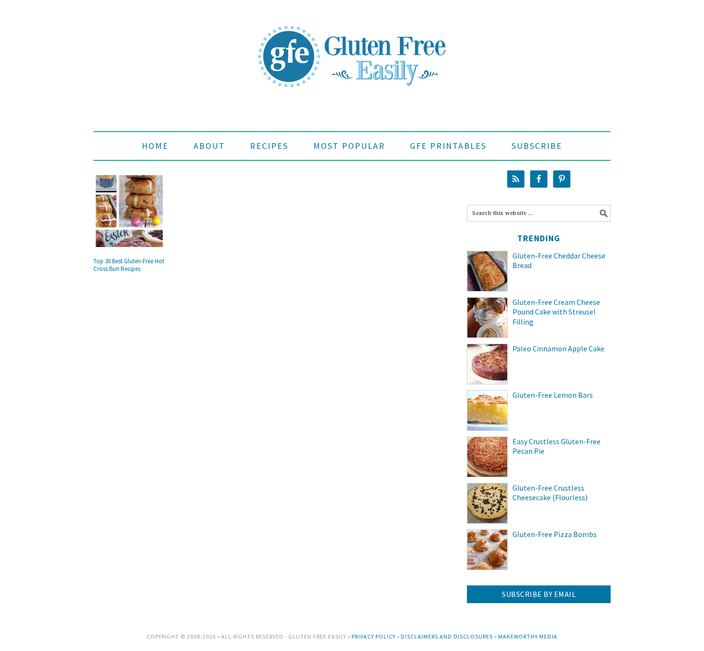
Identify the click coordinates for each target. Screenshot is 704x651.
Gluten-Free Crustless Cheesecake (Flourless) (550, 493)
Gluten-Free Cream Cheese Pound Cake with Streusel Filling (556, 312)
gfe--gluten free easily (352, 49)
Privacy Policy (374, 636)
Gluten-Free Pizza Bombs (554, 534)
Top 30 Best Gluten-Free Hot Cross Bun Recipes (128, 265)
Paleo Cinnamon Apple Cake (558, 348)
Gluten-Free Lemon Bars (552, 395)
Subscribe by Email (539, 594)
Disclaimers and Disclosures (447, 636)
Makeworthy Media (527, 636)
